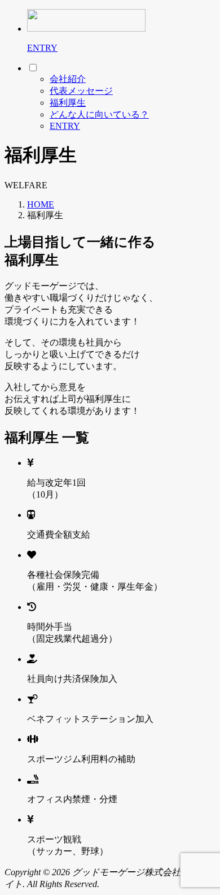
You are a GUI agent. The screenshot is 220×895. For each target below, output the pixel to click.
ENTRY (42, 48)
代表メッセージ (81, 91)
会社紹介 (68, 79)
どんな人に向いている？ (99, 114)
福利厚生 (68, 102)
